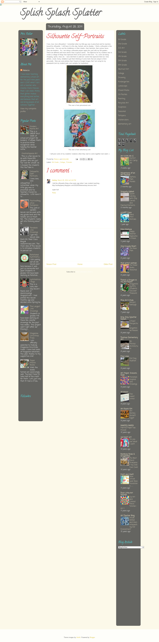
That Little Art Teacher (127, 494)
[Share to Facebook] (89, 159)
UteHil (78, 637)
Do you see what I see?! (133, 441)
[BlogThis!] (83, 159)
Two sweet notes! (132, 396)
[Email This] (81, 159)
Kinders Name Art (34, 127)
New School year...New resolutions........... (134, 481)
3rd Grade (122, 52)
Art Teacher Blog (127, 515)
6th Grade (122, 65)
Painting (121, 98)
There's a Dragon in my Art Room (129, 281)
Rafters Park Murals (133, 179)
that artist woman (129, 263)
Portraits (69, 162)
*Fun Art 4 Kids (127, 300)
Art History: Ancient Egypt (133, 414)
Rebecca (26, 70)
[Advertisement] (79, 244)
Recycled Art (123, 103)
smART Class (126, 212)
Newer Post (51, 264)
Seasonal (122, 111)
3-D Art (121, 48)
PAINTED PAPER (127, 425)
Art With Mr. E (127, 156)
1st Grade (122, 39)
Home (80, 264)
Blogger (92, 637)
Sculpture (122, 107)
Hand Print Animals (133, 217)
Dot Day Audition (133, 359)
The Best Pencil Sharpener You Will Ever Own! (134, 463)
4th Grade (122, 56)
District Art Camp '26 (133, 160)
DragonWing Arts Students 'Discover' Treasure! (134, 289)
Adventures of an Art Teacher (128, 174)
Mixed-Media (123, 90)
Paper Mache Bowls (33, 362)
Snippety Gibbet (127, 191)
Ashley (54, 180)
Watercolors (123, 119)
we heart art (126, 437)
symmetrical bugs (35, 280)
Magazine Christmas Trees (34, 335)
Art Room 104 (126, 408)
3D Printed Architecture (134, 345)
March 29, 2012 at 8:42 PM (67, 180)
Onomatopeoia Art (29, 153)
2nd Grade (122, 43)
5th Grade (55, 162)
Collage (62, 162)
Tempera (122, 115)
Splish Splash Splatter (60, 13)
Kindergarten (123, 81)
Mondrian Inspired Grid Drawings (133, 380)
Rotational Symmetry (34, 255)
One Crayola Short (128, 246)
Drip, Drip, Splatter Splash (129, 318)
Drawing (121, 77)
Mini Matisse (126, 229)
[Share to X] (86, 159)
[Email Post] (76, 159)
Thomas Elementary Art (129, 338)
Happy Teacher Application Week (133, 235)
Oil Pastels (122, 94)
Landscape (122, 86)
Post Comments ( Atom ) (84, 272)
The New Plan (133, 249)
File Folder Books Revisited (133, 267)
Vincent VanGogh (133, 303)
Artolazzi (124, 392)
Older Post (108, 264)
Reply (54, 193)
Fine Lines (125, 356)
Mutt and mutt (127, 474)
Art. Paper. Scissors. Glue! (129, 374)
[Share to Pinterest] (91, 159)
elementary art (124, 124)
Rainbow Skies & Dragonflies (128, 455)
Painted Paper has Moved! (128, 428)
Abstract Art (123, 69)
